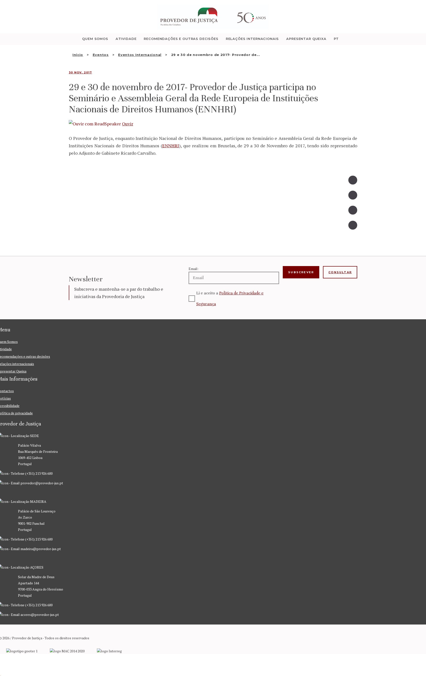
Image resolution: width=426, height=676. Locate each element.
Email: (193, 268)
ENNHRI (170, 146)
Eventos (101, 55)
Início (77, 55)
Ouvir (127, 124)
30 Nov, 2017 (80, 72)
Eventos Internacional (139, 55)
